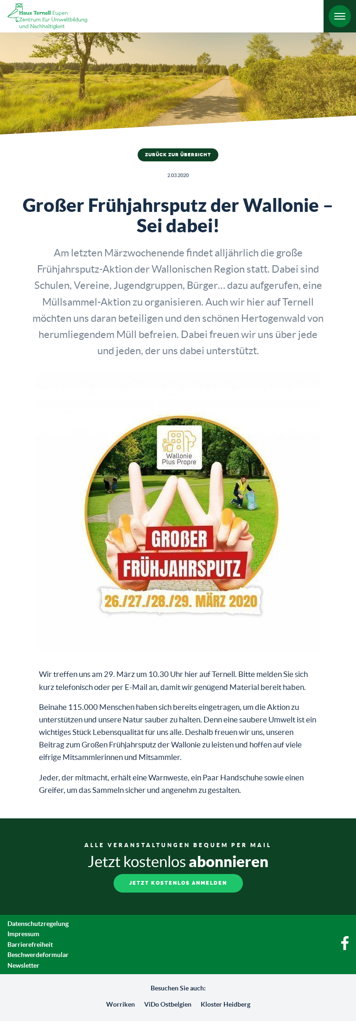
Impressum (23, 934)
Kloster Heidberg (225, 1004)
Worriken (120, 1004)
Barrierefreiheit (30, 944)
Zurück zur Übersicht (178, 155)
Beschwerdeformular (38, 954)
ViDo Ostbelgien (167, 1004)
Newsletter (23, 965)
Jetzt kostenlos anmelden (178, 883)
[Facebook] (345, 947)
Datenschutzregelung (38, 923)
